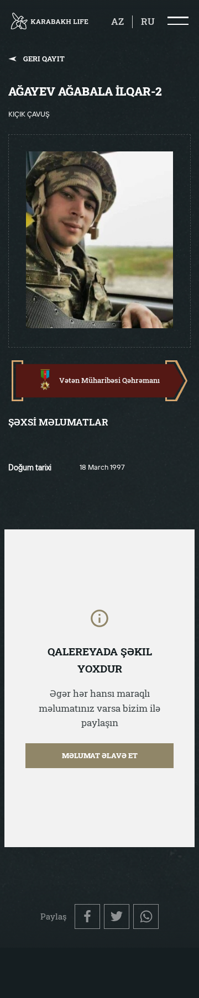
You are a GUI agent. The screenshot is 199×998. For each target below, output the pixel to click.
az (117, 21)
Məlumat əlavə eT (100, 755)
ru (148, 21)
